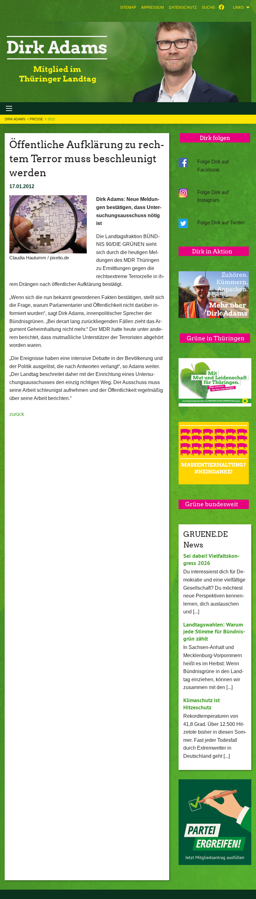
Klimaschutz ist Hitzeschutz (201, 704)
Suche (208, 7)
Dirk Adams (15, 119)
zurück (16, 414)
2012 (51, 119)
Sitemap (128, 7)
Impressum (152, 7)
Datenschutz (183, 7)
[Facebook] (221, 7)
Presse (37, 119)
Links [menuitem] (238, 7)
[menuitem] (128, 7)
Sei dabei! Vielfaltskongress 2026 (211, 559)
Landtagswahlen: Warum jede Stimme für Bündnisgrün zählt (214, 631)
